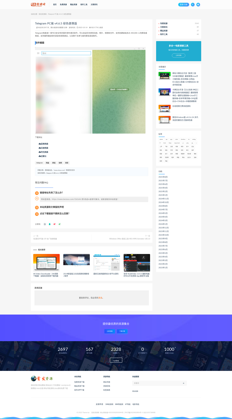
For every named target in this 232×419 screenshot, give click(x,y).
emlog (194, 139)
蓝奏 (195, 157)
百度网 (167, 157)
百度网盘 (44, 148)
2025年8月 (163, 177)
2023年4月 (163, 257)
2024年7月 (163, 210)
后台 (193, 146)
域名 (161, 150)
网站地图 (135, 391)
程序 (172, 157)
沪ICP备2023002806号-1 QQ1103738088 (139, 412)
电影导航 (135, 404)
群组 (53, 163)
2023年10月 (164, 235)
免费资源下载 (79, 382)
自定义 (189, 157)
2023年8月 (163, 242)
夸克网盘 (44, 152)
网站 (183, 157)
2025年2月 (163, 191)
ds (188, 139)
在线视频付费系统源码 (181, 106)
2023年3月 (163, 260)
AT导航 (127, 404)
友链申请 (99, 404)
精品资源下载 (79, 386)
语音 (66, 163)
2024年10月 (164, 202)
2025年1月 (163, 195)
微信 (177, 150)
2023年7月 (163, 246)
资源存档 (106, 386)
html (164, 143)
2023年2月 (163, 264)
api (166, 139)
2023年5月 (163, 253)
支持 (171, 153)
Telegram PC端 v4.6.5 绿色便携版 (56, 23)
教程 (177, 153)
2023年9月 (163, 239)
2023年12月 (164, 228)
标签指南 (106, 390)
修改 (182, 146)
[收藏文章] (45, 224)
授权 (182, 150)
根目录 (189, 153)
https (170, 143)
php (187, 143)
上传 (161, 146)
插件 (193, 150)
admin (161, 139)
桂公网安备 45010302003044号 (111, 412)
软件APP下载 (79, 390)
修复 (177, 146)
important (177, 143)
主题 (171, 146)
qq (192, 143)
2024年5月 (163, 213)
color (176, 139)
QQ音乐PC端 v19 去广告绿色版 (45, 239)
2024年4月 (163, 217)
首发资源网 (43, 14)
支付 (166, 153)
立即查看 (110, 331)
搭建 (161, 153)
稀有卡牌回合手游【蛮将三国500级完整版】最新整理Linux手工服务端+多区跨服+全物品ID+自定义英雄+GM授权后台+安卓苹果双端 (185, 79)
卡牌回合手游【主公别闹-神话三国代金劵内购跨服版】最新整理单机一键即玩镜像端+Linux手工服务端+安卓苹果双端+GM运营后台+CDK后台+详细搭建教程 (185, 95)
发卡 (187, 146)
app (171, 139)
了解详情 (122, 331)
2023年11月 (164, 231)
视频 (60, 163)
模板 (195, 153)
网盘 (47, 163)
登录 (100, 298)
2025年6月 (163, 184)
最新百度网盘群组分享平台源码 (105, 274)
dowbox (183, 139)
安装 (166, 150)
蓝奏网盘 (44, 144)
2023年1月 (163, 268)
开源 (171, 150)
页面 (166, 161)
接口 (187, 150)
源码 (161, 157)
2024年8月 (163, 206)
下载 (166, 146)
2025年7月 (163, 181)
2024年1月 (163, 224)
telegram (39, 163)
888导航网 (119, 404)
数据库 (183, 153)
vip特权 (116, 361)
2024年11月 (164, 199)
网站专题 (106, 382)
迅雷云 (43, 156)
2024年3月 (163, 220)
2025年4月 (163, 188)
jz (183, 143)
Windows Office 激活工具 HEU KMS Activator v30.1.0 (129, 239)
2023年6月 (163, 249)
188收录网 (109, 404)
